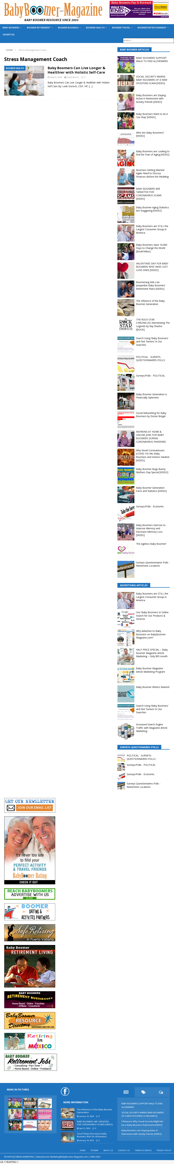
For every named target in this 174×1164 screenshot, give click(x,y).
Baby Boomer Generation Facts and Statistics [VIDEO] (151, 489)
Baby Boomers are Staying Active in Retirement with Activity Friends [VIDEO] (151, 98)
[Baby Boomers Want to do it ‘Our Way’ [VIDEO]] (15, 1125)
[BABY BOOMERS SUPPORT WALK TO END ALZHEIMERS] (15, 1103)
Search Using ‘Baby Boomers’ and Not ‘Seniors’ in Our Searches (152, 341)
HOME (82, 1150)
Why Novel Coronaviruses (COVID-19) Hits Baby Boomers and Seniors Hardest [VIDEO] (152, 455)
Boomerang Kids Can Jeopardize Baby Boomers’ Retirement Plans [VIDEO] (150, 285)
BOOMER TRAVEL (121, 27)
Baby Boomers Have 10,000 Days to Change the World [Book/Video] (151, 248)
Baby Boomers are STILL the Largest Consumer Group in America (152, 229)
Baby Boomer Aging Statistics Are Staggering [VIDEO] (152, 209)
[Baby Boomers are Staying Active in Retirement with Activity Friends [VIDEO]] (15, 1114)
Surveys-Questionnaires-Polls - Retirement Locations (153, 564)
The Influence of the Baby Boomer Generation (150, 302)
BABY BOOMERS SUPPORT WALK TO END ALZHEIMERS (152, 59)
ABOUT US (108, 1150)
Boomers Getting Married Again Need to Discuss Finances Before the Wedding (152, 173)
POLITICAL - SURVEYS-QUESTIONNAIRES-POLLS (150, 358)
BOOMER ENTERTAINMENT (152, 27)
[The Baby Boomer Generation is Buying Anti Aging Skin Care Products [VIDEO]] (45, 1125)
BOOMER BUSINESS (68, 27)
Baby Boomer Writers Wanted (152, 687)
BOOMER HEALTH (95, 27)
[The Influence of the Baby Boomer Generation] (67, 1113)
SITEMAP (94, 1150)
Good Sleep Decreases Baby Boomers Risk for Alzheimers (92, 1135)
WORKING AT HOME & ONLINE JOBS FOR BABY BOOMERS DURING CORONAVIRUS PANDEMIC (151, 436)
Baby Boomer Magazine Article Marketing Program (150, 670)
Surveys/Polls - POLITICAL (150, 375)
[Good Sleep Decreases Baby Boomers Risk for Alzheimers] (67, 1137)
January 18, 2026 (86, 1116)
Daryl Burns (73, 77)
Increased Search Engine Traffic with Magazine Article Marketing (151, 728)
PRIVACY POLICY (164, 1150)
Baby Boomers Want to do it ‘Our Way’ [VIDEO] (152, 115)
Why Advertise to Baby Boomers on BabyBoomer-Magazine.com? (151, 634)
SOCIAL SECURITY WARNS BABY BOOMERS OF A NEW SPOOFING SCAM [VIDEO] (151, 80)
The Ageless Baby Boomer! (151, 543)
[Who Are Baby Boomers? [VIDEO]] (30, 1125)
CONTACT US (124, 1150)
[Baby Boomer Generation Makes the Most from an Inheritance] (30, 1114)
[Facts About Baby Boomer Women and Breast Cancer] (45, 1114)
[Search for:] (148, 40)
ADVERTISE (8, 34)
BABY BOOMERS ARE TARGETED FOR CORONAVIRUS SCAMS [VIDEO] (149, 193)
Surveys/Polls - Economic (150, 506)
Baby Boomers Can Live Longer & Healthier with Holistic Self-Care (76, 70)
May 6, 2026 (56, 77)
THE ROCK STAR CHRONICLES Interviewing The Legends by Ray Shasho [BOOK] (153, 324)
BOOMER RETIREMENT (38, 27)
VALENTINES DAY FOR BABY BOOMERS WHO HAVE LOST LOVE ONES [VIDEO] (152, 267)
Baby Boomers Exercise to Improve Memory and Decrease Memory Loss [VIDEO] (151, 530)
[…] (90, 86)
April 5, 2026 (84, 1128)
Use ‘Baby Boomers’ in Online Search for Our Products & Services (152, 615)
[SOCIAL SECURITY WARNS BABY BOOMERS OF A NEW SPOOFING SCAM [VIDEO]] (30, 1103)
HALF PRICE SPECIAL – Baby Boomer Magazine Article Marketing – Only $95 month (152, 653)
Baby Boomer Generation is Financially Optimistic (151, 396)
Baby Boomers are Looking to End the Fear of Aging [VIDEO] (153, 153)
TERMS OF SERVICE (143, 1150)
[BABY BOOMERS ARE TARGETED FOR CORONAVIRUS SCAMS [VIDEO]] (67, 1125)
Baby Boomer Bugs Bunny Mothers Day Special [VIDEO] (152, 470)
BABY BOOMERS (11, 27)
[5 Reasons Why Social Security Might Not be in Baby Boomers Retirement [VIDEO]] (45, 1103)
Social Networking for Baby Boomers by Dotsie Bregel (151, 414)
